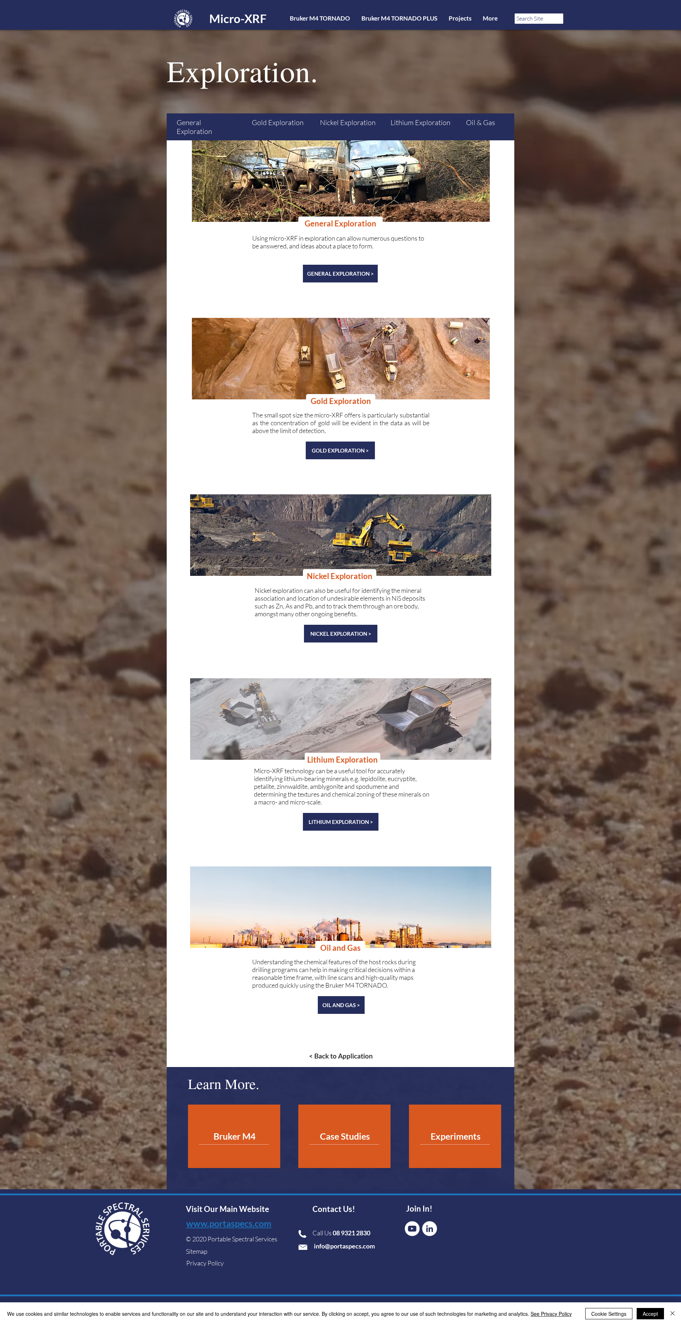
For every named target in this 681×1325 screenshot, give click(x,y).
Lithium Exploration (420, 122)
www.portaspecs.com (228, 1223)
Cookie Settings (608, 1313)
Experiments (456, 1136)
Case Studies (345, 1136)
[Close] (672, 1313)
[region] (234, 1136)
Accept (650, 1313)
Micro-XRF (238, 18)
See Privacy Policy (551, 1313)
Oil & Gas (480, 122)
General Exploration (194, 127)
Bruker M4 (235, 1136)
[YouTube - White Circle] (412, 1228)
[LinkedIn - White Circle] (429, 1228)
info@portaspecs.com (344, 1246)
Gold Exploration (278, 122)
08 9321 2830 (352, 1233)
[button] (340, 224)
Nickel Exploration (348, 122)
